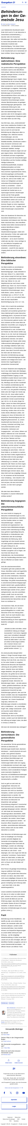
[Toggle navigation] (25, 2)
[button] (8, 1061)
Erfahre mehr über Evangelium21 (12, 1087)
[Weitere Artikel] (1, 24)
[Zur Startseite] (10, 2)
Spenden (14, 1099)
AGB (18, 1119)
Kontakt (23, 1119)
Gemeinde (3, 7)
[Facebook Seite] (4, 1092)
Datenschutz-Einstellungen (9, 1119)
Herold (2, 1022)
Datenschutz (18, 1117)
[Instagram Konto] (17, 1092)
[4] (11, 910)
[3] (20, 648)
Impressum (10, 1117)
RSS (10, 1121)
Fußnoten (13, 954)
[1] (20, 34)
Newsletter (16, 1121)
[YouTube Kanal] (24, 1092)
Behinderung (4, 1003)
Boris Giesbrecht (11, 1007)
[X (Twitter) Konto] (11, 1092)
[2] (13, 348)
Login (14, 1106)
